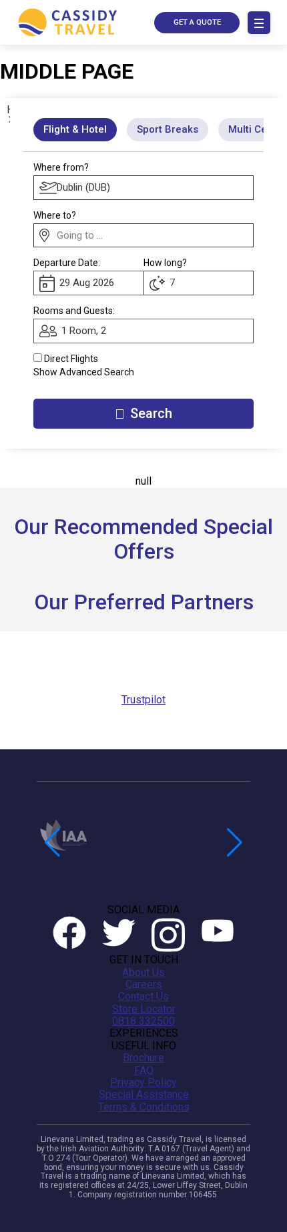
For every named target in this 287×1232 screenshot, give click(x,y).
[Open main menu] (259, 23)
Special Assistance (144, 1095)
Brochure (143, 1058)
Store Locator (144, 1009)
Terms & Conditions (144, 1107)
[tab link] (167, 129)
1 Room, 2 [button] (83, 331)
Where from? (61, 167)
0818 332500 (143, 1021)
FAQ (144, 1071)
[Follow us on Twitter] (118, 935)
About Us (143, 973)
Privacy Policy (143, 1083)
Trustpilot (143, 699)
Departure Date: (66, 262)
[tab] (75, 129)
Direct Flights (71, 358)
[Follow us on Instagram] (168, 935)
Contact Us (143, 997)
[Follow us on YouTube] (217, 935)
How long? (165, 262)
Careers (143, 985)
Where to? (54, 215)
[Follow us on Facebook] (69, 935)
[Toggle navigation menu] (259, 22)
